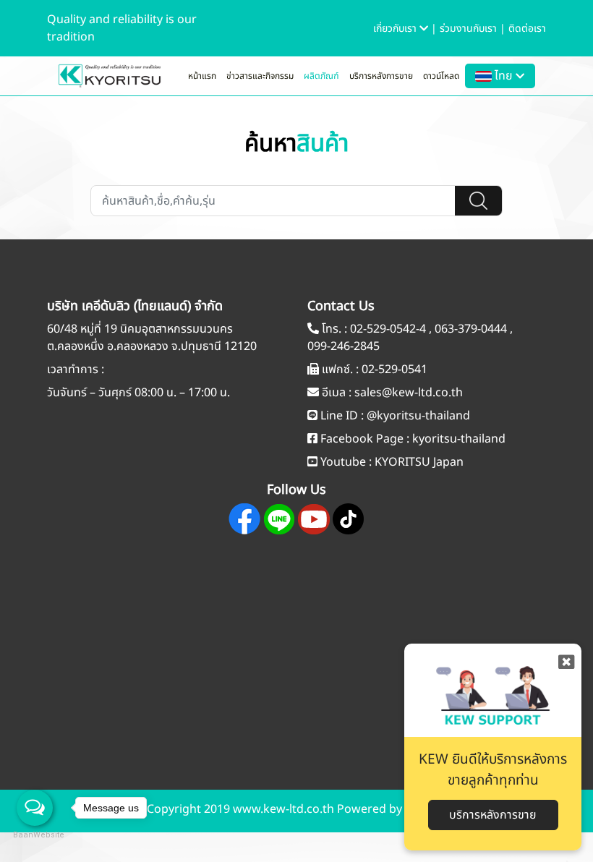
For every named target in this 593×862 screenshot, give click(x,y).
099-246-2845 (343, 346)
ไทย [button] (504, 76)
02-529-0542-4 (388, 329)
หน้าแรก (202, 75)
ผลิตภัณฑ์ (321, 75)
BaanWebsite (34, 835)
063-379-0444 (471, 329)
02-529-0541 (394, 369)
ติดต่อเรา (527, 28)
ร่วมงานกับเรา (470, 28)
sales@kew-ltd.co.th (408, 392)
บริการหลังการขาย (381, 75)
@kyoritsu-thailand (418, 415)
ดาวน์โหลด (441, 75)
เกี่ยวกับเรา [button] (396, 28)
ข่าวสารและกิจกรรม (260, 75)
